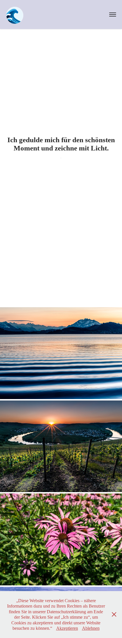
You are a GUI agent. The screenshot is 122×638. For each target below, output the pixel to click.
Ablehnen (91, 628)
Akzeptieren (67, 628)
